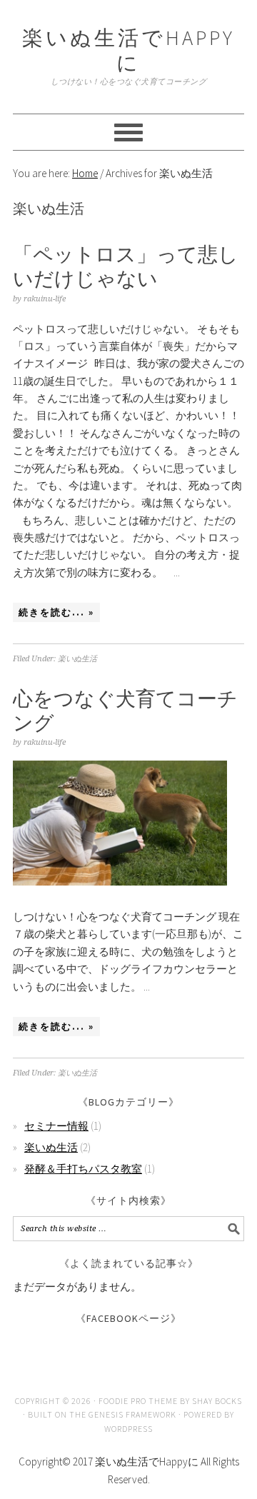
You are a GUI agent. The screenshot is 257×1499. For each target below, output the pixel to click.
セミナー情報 (56, 1126)
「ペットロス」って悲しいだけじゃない (125, 266)
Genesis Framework (132, 1414)
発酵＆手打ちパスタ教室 (83, 1168)
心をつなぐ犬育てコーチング (125, 711)
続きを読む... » (56, 612)
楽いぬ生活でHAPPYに (128, 50)
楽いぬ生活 (77, 658)
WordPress (128, 1428)
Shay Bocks (217, 1400)
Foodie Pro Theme (138, 1400)
